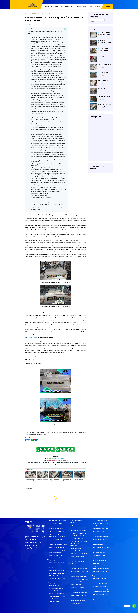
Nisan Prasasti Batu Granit (100, 531)
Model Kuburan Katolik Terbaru (79, 595)
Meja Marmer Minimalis (99, 550)
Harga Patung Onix (54, 585)
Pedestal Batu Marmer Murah (57, 596)
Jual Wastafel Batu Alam (100, 542)
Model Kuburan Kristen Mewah (39, 434)
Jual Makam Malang (76, 590)
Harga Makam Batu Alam (78, 600)
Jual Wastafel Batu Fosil (55, 599)
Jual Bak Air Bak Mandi (77, 574)
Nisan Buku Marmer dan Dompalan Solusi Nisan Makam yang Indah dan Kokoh (104, 81)
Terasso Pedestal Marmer (56, 601)
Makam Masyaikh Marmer (100, 571)
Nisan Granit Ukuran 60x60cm (101, 558)
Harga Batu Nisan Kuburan (100, 600)
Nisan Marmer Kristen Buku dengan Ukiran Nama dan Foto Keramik (104, 33)
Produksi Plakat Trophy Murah (57, 578)
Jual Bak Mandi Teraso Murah (79, 576)
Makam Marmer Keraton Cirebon (80, 553)
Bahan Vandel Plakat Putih (56, 576)
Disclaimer (61, 2)
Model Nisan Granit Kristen (100, 520)
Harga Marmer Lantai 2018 (56, 552)
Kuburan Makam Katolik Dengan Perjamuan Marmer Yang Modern (55, 214)
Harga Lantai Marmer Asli (56, 555)
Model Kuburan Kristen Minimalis (58, 565)
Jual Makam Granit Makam (47, 432)
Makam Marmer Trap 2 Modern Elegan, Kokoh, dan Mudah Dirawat (104, 105)
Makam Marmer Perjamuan (56, 562)
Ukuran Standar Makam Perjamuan (41, 198)
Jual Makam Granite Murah (100, 586)
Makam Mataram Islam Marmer (58, 544)
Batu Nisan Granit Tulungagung (58, 550)
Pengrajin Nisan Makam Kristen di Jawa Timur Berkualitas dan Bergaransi (104, 97)
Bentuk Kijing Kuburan (77, 603)
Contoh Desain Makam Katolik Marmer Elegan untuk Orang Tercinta (104, 65)
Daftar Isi (97, 6)
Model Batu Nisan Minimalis (100, 536)
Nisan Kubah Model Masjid (56, 528)
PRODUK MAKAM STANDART (36, 14)
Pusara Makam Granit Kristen (57, 526)
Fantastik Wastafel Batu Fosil (79, 568)
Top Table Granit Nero (99, 552)
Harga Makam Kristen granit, (34, 432)
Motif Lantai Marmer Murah (56, 570)
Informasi (54, 6)
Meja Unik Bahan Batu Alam (56, 573)
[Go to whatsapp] (134, 606)
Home (46, 2)
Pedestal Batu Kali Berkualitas (57, 536)
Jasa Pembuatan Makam (78, 587)
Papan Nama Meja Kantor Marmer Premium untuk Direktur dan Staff (104, 73)
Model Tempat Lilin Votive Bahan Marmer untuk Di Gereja (104, 89)
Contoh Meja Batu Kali (99, 555)
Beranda (27, 14)
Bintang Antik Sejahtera (68, 610)
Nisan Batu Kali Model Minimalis (79, 571)
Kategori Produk (66, 6)
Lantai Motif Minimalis (77, 559)
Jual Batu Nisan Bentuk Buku (100, 528)
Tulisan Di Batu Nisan (98, 534)
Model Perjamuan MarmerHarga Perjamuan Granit (46, 202)
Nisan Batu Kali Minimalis (100, 560)
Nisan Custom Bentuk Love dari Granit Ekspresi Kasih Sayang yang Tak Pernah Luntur (104, 49)
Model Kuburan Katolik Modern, (70, 432)
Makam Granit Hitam (77, 598)
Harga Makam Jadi (98, 563)
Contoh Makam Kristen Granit (79, 592)
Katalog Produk (81, 6)
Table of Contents (32, 29)
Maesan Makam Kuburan (100, 597)
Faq (66, 2)
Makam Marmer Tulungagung (101, 589)
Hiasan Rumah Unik (98, 544)
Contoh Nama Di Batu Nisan (100, 526)
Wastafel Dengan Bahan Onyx (79, 579)
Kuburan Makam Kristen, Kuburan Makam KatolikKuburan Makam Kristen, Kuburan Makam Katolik (48, 118)
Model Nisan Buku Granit (77, 556)
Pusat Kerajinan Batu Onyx (56, 593)
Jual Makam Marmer (76, 584)
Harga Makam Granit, (58, 432)
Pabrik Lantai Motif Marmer (56, 531)
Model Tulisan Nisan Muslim (100, 523)
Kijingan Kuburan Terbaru (100, 566)
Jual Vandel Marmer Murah (56, 539)
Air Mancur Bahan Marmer (100, 539)
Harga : (33, 200)
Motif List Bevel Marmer (55, 591)
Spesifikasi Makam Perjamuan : (40, 193)
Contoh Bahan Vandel (77, 538)
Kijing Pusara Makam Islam (56, 523)
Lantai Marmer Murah (77, 551)
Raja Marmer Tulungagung (78, 525)
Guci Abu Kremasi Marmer (56, 588)
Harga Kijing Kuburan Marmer (101, 568)
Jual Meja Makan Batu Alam (78, 566)
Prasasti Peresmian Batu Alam (57, 520)
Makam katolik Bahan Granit (101, 594)
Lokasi (90, 6)
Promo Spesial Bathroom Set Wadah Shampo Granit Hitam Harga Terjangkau (104, 41)
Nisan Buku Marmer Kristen (56, 568)
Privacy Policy (53, 2)
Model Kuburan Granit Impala (101, 584)
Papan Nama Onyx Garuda (56, 534)
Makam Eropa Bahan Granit (56, 547)
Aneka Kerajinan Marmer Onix (101, 547)
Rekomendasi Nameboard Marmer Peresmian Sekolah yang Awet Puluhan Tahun (104, 57)
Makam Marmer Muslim (99, 578)
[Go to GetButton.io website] (134, 610)
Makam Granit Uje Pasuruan (101, 581)
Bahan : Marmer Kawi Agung (39, 195)
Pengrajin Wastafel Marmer (56, 542)
